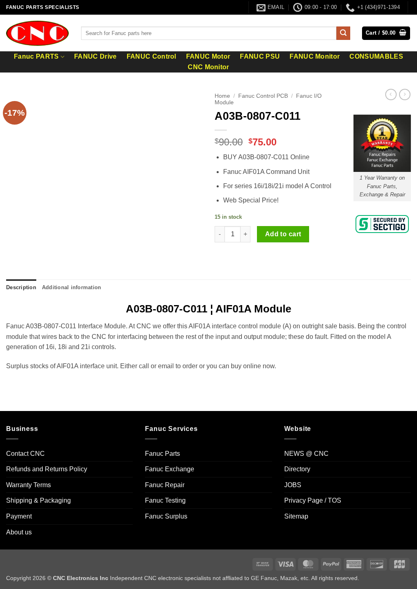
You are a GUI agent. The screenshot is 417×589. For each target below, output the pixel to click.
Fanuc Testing (165, 500)
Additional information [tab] (71, 287)
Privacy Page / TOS (312, 500)
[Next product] (391, 94)
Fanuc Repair (164, 484)
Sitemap (296, 516)
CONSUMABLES (376, 56)
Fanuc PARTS (36, 56)
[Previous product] (404, 94)
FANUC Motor (208, 56)
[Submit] (343, 33)
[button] (386, 33)
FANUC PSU (260, 56)
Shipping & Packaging (38, 500)
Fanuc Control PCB (263, 96)
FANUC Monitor (315, 56)
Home (222, 96)
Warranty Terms (28, 484)
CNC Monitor (208, 67)
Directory (297, 469)
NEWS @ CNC (306, 453)
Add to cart (283, 234)
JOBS (292, 484)
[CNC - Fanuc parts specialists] (37, 33)
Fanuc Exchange (169, 469)
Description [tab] (21, 287)
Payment (19, 516)
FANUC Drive (95, 56)
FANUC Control (151, 56)
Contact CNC (25, 453)
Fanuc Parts (162, 453)
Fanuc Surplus (166, 516)
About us (19, 532)
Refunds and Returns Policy (46, 469)
